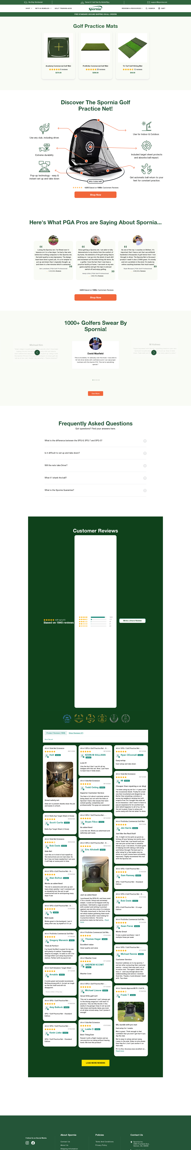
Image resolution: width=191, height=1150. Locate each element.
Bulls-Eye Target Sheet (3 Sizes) (62, 816)
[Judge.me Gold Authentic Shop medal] (78, 718)
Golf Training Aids (63, 8)
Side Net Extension (57, 748)
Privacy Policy (101, 1145)
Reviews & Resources (131, 8)
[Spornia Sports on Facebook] (33, 1143)
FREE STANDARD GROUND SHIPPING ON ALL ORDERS (95, 14)
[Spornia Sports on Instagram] (27, 1143)
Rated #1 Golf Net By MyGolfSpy (97, 2)
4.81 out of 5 (60, 620)
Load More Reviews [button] (95, 1063)
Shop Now (95, 194)
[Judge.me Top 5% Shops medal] (114, 718)
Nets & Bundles (42, 8)
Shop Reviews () (76, 733)
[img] (59, 620)
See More (95, 394)
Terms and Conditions (105, 1142)
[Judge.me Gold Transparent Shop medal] (90, 718)
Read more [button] (120, 1051)
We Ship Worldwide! (35, 2)
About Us (64, 1145)
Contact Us (65, 1142)
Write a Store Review (132, 621)
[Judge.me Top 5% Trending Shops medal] (125, 718)
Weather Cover (90, 958)
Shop (28, 8)
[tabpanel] (53, 260)
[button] (54, 69)
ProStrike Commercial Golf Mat (133, 821)
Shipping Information (69, 1149)
